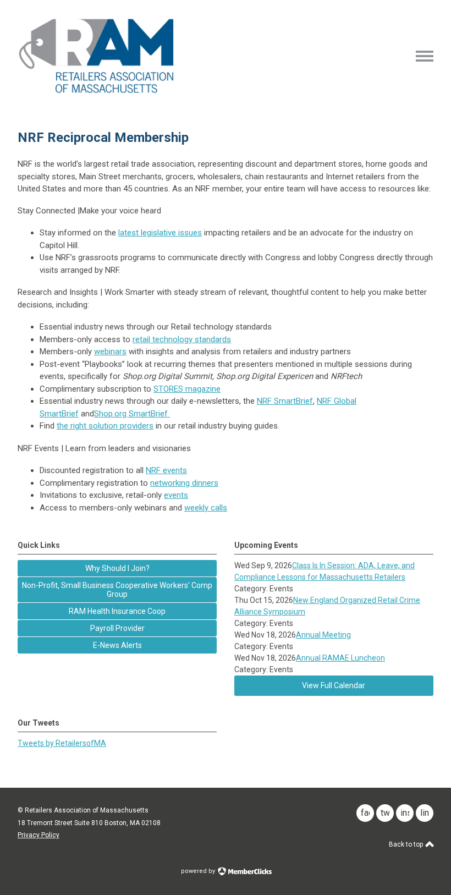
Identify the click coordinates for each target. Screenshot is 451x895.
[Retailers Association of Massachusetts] (98, 92)
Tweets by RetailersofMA (62, 743)
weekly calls (205, 508)
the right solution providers (105, 426)
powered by (199, 871)
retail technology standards (182, 339)
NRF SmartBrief (285, 401)
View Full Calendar (333, 685)
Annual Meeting (323, 634)
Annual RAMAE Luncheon (340, 658)
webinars (110, 351)
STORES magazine (187, 389)
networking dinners (184, 483)
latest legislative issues (160, 233)
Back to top (407, 844)
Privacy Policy (38, 835)
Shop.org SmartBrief (132, 414)
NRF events (166, 470)
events (176, 495)
